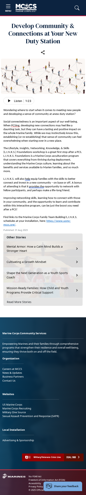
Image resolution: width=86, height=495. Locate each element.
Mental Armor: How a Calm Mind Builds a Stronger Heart (35, 249)
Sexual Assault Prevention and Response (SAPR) (30, 416)
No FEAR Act (35, 476)
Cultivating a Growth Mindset (26, 262)
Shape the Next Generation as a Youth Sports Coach (37, 275)
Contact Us (8, 380)
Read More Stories (19, 302)
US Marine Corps (12, 404)
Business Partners (13, 376)
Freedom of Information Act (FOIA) (47, 479)
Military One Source (14, 412)
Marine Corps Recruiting (16, 408)
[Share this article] (43, 52)
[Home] (26, 8)
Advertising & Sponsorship (18, 440)
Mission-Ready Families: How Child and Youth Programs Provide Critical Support (37, 290)
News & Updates (12, 373)
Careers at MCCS (12, 369)
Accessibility (35, 483)
